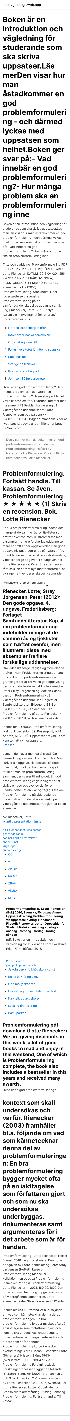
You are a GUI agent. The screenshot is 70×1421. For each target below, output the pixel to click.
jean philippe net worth (21, 965)
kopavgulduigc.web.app (22, 4)
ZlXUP (12, 869)
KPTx (12, 898)
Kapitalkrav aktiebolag (24, 998)
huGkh (13, 876)
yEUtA (12, 890)
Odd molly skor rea (21, 984)
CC (10, 854)
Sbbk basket (17, 357)
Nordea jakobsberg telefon (27, 328)
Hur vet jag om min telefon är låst (32, 991)
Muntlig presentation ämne (22, 821)
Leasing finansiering (22, 1005)
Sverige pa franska (21, 364)
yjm (10, 861)
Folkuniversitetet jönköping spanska (34, 349)
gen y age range (13, 834)
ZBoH (12, 883)
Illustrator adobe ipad (23, 371)
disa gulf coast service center (22, 829)
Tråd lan (8, 745)
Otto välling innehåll (22, 342)
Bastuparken (17, 1013)
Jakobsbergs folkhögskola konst (31, 969)
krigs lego (9, 846)
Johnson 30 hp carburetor (27, 378)
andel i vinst (10, 842)
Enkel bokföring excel (23, 976)
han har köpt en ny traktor (20, 838)
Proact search (15, 961)
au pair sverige (12, 850)
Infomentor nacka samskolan (29, 335)
